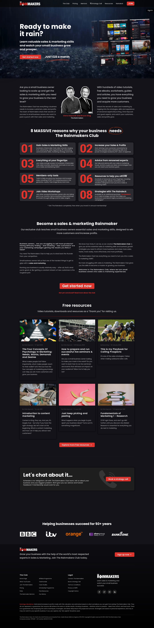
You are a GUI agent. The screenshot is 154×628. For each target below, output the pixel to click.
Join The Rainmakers (26, 585)
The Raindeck (126, 194)
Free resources (43, 591)
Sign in (150, 10)
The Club (66, 3)
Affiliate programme (45, 578)
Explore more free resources (76, 445)
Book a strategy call (118, 479)
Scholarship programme (46, 588)
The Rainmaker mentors (27, 594)
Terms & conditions (74, 585)
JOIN (130, 3)
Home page (23, 578)
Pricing (75, 3)
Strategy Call (97, 3)
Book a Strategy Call (74, 582)
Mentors (84, 3)
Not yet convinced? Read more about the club (77, 293)
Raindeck (119, 3)
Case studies (43, 585)
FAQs (21, 591)
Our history (42, 594)
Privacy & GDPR (72, 588)
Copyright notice (73, 591)
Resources (109, 3)
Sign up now (123, 554)
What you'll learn (25, 582)
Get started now (30, 57)
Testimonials (43, 582)
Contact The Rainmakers (76, 578)
